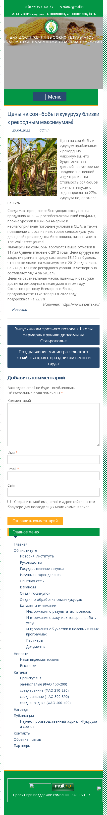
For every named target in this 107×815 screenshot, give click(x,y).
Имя (12, 452)
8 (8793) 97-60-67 (39, 7)
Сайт (11, 485)
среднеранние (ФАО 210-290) (44, 690)
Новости (19, 309)
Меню (54, 97)
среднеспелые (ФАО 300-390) (44, 696)
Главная (21, 544)
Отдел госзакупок (35, 593)
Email (13, 469)
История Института (37, 556)
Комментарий (19, 400)
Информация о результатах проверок (58, 611)
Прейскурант (31, 678)
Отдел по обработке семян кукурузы (51, 599)
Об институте (25, 550)
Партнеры (34, 640)
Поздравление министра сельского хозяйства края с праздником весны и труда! (53, 357)
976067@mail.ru (72, 7)
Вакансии (28, 587)
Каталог (21, 672)
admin (45, 130)
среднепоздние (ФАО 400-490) (45, 702)
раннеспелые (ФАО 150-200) (43, 684)
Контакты (22, 733)
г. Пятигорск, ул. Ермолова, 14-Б (71, 14)
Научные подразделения (40, 574)
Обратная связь (27, 739)
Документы (35, 646)
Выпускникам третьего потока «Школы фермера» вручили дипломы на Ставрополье (53, 334)
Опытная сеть (32, 580)
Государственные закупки (42, 568)
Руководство (31, 562)
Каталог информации (38, 605)
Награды (21, 709)
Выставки (28, 665)
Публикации (24, 715)
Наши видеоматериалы (39, 659)
